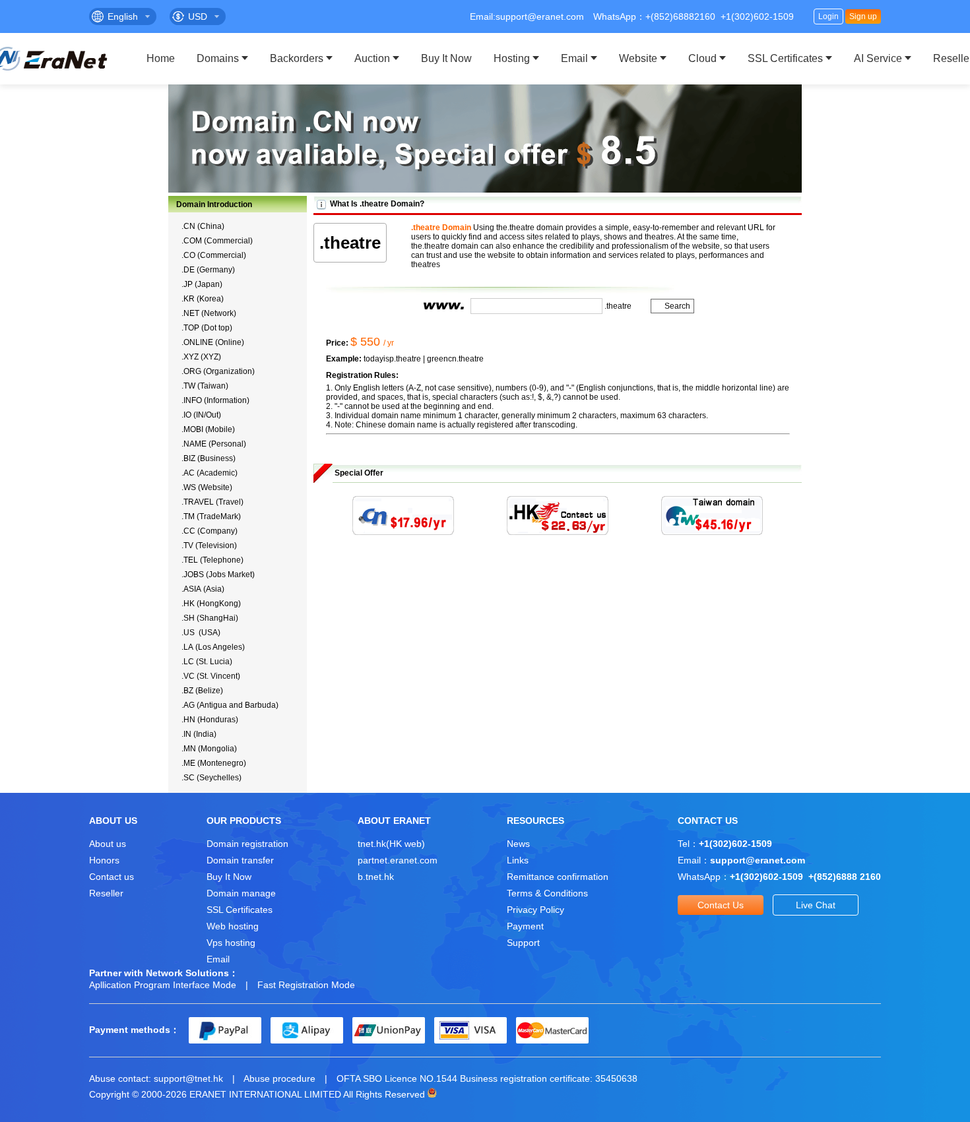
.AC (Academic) (209, 473)
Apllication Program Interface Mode (162, 985)
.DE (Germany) (208, 269)
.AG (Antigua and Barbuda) (229, 705)
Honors (104, 860)
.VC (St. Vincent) (210, 676)
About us (107, 843)
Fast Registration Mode (306, 985)
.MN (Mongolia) (209, 748)
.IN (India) (198, 734)
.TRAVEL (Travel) (212, 502)
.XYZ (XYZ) (201, 356)
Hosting (512, 58)
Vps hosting (231, 942)
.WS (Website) (206, 487)
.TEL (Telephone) (212, 560)
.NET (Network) (208, 313)
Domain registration (247, 843)
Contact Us (720, 905)
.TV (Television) (209, 545)
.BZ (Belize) (202, 690)
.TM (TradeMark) (211, 516)
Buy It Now (446, 58)
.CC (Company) (209, 531)
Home (160, 58)
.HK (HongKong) (211, 603)
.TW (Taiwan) (204, 385)
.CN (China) (202, 226)
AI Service (878, 58)
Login (828, 16)
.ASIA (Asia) (202, 589)
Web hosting (233, 926)
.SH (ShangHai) (209, 618)
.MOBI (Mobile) (208, 429)
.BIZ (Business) (208, 458)
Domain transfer (240, 860)
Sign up (863, 16)
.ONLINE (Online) (212, 342)
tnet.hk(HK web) (391, 843)
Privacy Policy (535, 909)
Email (574, 58)
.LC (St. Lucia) (206, 661)
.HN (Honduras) (209, 719)
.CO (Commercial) (213, 255)
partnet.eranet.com (397, 860)
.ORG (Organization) (218, 371)
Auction (372, 58)
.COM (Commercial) (217, 240)
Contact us (111, 876)
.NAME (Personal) (213, 444)
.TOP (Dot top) (206, 327)
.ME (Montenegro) (213, 763)
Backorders (296, 58)
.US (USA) (200, 632)
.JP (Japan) (201, 284)
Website (638, 58)
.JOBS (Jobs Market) (218, 574)
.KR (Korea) (202, 298)
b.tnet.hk (376, 876)
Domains (218, 58)
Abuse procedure (279, 1078)
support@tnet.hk (188, 1078)
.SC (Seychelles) (211, 777)
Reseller (106, 893)
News (518, 843)
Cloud (702, 58)
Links (518, 860)
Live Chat (815, 905)
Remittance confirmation (557, 876)
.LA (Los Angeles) (213, 647)
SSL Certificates (785, 58)
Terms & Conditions (547, 893)
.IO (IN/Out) (201, 415)
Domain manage (241, 893)
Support (523, 942)
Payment (525, 926)
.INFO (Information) (215, 400)
